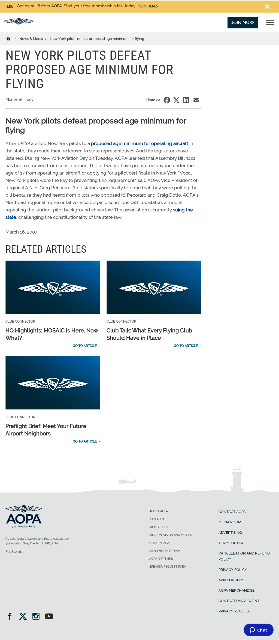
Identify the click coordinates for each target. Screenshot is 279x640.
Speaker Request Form (168, 566)
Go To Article (85, 346)
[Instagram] (38, 617)
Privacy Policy (233, 570)
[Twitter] (25, 617)
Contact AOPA (232, 512)
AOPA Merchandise (236, 590)
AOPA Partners (161, 559)
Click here (147, 6)
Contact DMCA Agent (239, 601)
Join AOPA (156, 519)
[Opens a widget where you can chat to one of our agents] (258, 630)
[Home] (11, 38)
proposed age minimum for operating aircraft (139, 143)
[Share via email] (196, 100)
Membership (159, 527)
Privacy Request (235, 611)
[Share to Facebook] (166, 100)
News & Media (31, 39)
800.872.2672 (14, 552)
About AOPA (158, 511)
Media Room (230, 522)
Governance (159, 543)
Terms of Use (231, 543)
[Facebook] (11, 617)
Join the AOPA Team (164, 551)
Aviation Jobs (231, 580)
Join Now (242, 22)
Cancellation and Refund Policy (244, 556)
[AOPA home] (19, 23)
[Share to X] (176, 100)
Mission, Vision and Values (170, 535)
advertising (230, 532)
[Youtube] (49, 617)
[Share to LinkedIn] (186, 100)
